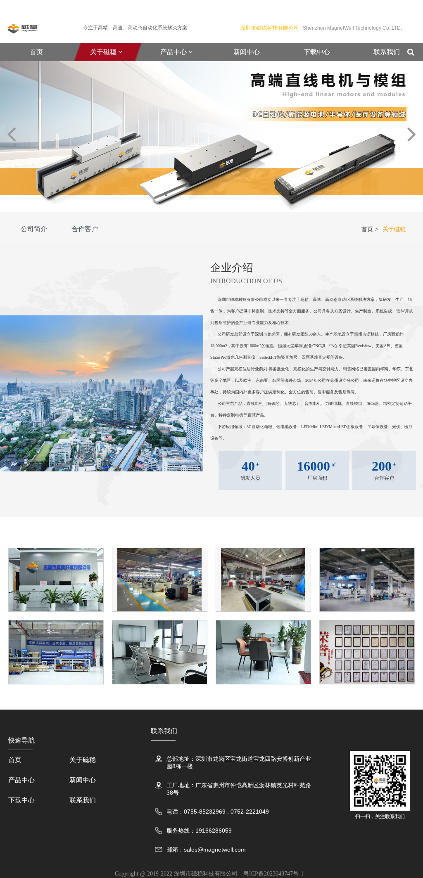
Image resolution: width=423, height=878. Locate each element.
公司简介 (34, 228)
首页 (36, 51)
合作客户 (84, 228)
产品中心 (174, 51)
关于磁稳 (104, 51)
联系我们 (386, 51)
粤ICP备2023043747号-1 (273, 874)
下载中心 (317, 51)
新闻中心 (246, 51)
